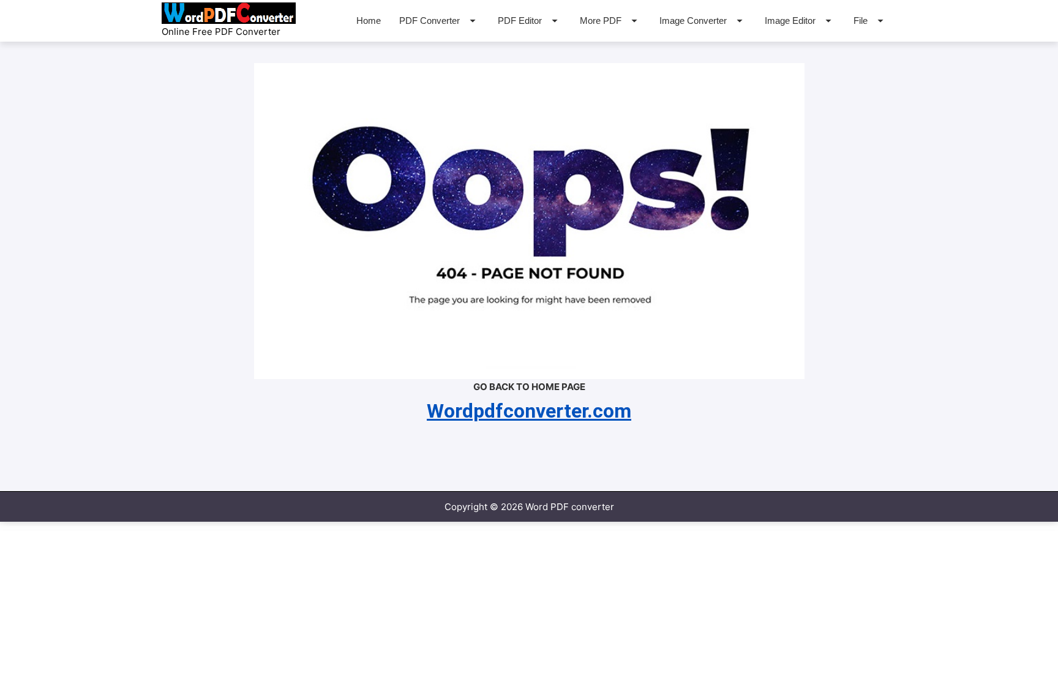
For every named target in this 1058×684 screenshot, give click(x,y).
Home (368, 20)
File (861, 20)
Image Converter (693, 20)
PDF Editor (520, 20)
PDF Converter (429, 20)
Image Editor (790, 20)
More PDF (600, 20)
